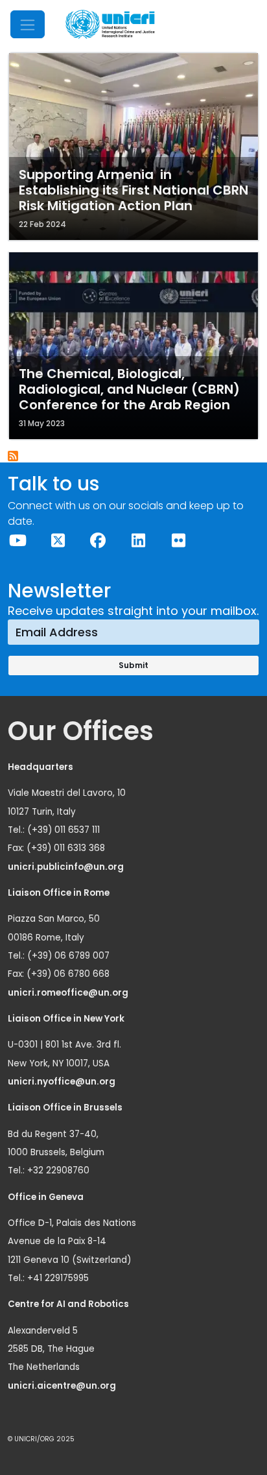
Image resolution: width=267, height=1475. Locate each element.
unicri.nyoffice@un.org (62, 1081)
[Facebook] (98, 540)
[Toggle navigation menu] (27, 24)
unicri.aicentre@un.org (63, 1386)
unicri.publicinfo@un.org (67, 867)
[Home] (110, 24)
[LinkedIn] (138, 540)
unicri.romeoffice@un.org (69, 993)
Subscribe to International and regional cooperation (13, 456)
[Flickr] (178, 540)
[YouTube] (17, 540)
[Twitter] (57, 540)
